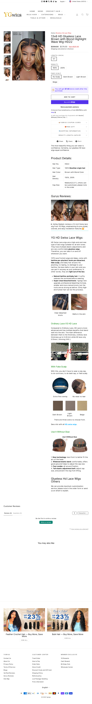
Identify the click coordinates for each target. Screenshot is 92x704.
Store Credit (36, 667)
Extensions (48, 14)
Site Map (7, 679)
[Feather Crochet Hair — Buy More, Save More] (24, 619)
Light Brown (81, 77)
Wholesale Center (67, 667)
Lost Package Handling (40, 679)
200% (62, 68)
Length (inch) (57, 55)
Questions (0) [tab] (17, 513)
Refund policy (37, 676)
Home (53, 33)
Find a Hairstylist (38, 682)
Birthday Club (65, 664)
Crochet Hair (53, 11)
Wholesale (56, 18)
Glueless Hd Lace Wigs (63, 33)
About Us (7, 661)
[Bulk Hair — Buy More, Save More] (67, 619)
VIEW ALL (24, 640)
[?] (66, 117)
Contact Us (7, 658)
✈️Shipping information (70, 131)
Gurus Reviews (9, 676)
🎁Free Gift (70, 127)
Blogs (5, 670)
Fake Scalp (56, 73)
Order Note (36, 664)
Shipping (54, 49)
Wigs (61, 14)
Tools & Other (38, 18)
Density (54, 64)
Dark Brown (68, 77)
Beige (55, 82)
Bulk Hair (32, 14)
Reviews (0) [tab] (8, 513)
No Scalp (56, 77)
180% (55, 68)
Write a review (46, 522)
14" (54, 59)
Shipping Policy (37, 673)
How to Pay (36, 661)
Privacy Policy (8, 664)
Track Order (36, 658)
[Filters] (74, 513)
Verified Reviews (9, 673)
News (40, 11)
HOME (32, 11)
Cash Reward (65, 661)
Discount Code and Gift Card (42, 670)
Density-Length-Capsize (70, 135)
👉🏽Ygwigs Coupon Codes (70, 122)
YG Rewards (65, 658)
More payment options (70, 107)
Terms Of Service (9, 667)
